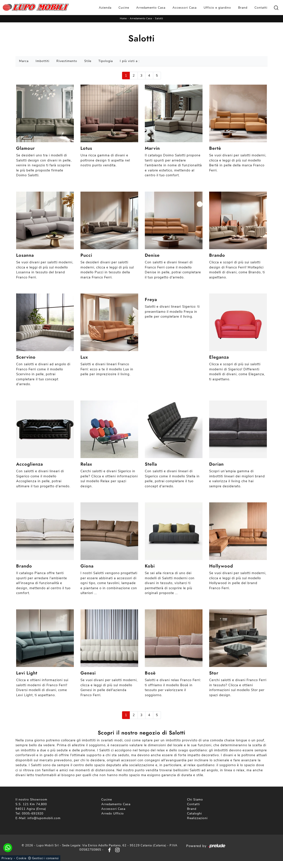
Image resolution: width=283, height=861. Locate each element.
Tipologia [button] (105, 61)
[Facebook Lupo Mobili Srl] (109, 850)
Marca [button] (24, 61)
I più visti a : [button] (130, 61)
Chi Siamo (195, 799)
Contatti (260, 8)
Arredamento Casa (150, 8)
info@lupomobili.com (44, 818)
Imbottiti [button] (42, 61)
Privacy (7, 858)
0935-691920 (32, 813)
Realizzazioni (197, 818)
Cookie (21, 858)
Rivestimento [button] (66, 61)
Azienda (105, 8)
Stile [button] (87, 61)
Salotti (159, 18)
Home (123, 18)
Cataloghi (194, 813)
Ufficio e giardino (217, 8)
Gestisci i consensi (45, 858)
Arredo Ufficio (112, 813)
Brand (242, 8)
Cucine (124, 8)
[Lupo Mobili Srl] (36, 7)
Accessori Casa (184, 8)
